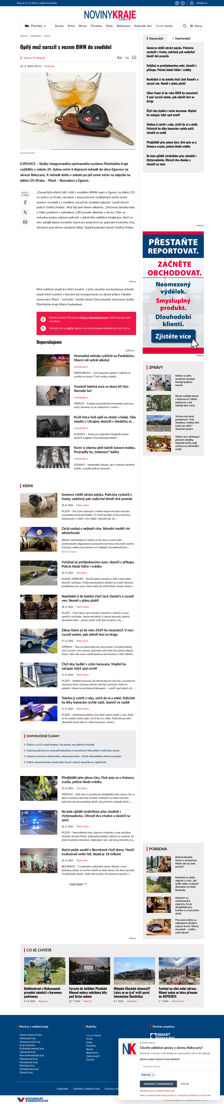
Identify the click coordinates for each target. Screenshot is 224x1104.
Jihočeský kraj (28, 1038)
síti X (70, 328)
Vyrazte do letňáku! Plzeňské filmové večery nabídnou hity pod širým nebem (88, 992)
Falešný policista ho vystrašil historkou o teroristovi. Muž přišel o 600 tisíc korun (73, 750)
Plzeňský (36, 26)
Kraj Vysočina (27, 1045)
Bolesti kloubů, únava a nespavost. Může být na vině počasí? (186, 861)
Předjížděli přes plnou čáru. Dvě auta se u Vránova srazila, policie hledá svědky (172, 144)
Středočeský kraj (29, 1068)
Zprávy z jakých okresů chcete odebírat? (160, 1059)
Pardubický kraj (28, 1062)
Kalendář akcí (143, 26)
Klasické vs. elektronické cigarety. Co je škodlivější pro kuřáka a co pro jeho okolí (187, 905)
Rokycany (43, 1001)
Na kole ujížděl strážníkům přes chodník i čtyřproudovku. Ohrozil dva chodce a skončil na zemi (96, 815)
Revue (83, 26)
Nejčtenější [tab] (182, 38)
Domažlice (82, 573)
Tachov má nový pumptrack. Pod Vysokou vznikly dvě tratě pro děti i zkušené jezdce (187, 422)
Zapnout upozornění (158, 1083)
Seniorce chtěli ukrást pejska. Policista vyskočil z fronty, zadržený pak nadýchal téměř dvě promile (171, 52)
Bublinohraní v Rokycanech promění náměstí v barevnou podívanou (43, 992)
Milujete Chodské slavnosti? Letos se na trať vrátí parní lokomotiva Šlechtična (132, 992)
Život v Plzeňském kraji (93, 317)
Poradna (96, 26)
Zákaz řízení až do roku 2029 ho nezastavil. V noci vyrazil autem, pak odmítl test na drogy (172, 97)
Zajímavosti (93, 1055)
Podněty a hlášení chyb (86, 1088)
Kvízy (109, 26)
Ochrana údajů (113, 1088)
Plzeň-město (83, 505)
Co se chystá (164, 26)
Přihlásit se (201, 3)
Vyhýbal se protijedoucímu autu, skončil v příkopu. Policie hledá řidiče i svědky (172, 67)
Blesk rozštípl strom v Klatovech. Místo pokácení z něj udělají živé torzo (186, 400)
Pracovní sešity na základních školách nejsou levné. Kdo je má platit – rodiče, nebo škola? (187, 926)
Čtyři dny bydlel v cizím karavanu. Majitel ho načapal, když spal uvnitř (171, 113)
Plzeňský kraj (27, 1065)
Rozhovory (123, 26)
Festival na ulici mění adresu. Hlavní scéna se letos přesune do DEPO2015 (178, 992)
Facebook (177, 3)
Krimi (71, 26)
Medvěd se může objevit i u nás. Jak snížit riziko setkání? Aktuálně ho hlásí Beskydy (187, 883)
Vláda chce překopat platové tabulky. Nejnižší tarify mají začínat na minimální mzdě (187, 443)
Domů (23, 35)
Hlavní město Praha (31, 1034)
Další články (76, 883)
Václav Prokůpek (34, 58)
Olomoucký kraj (29, 1058)
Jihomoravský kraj (30, 1041)
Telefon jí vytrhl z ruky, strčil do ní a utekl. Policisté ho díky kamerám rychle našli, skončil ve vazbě (172, 128)
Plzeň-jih (88, 1001)
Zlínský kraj (26, 1072)
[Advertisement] (86, 256)
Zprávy (59, 26)
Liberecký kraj (27, 1051)
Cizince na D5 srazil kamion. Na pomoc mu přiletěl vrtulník (60, 744)
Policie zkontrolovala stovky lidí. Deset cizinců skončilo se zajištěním (66, 762)
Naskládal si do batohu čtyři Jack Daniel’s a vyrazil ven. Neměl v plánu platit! (172, 81)
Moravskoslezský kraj (32, 1055)
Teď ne (184, 1083)
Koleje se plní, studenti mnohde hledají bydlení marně (185, 380)
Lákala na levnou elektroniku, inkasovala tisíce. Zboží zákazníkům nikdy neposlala (74, 756)
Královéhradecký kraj (32, 1048)
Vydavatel (62, 1088)
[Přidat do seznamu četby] (134, 57)
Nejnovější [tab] (155, 38)
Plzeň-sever (82, 641)
